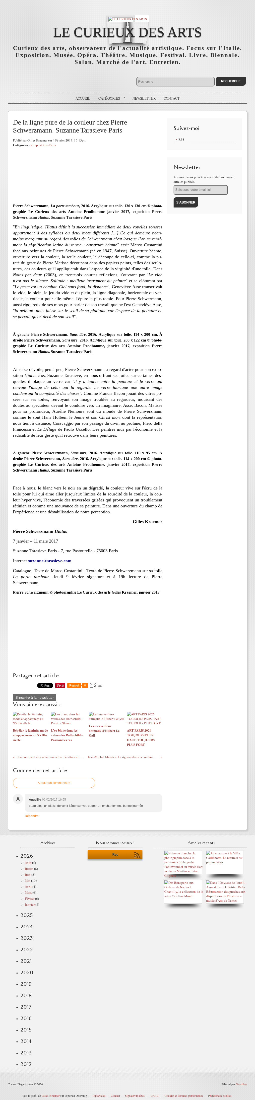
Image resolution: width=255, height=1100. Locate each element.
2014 (26, 1041)
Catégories (107, 98)
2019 (26, 984)
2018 (26, 995)
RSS (181, 139)
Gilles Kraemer (51, 1096)
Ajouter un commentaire (54, 783)
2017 (25, 1007)
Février (29, 898)
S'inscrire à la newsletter (34, 697)
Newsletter (144, 98)
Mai (27, 880)
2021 (26, 961)
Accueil (82, 98)
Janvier (30, 904)
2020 (26, 972)
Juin (28, 874)
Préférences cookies (220, 1096)
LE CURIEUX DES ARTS (127, 32)
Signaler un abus (135, 1096)
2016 (26, 1018)
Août (28, 862)
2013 (26, 1053)
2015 (26, 1030)
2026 (26, 856)
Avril (28, 886)
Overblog (241, 1084)
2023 (26, 938)
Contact (172, 98)
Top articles (99, 1096)
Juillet (29, 868)
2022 (26, 950)
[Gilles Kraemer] (184, 896)
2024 (26, 927)
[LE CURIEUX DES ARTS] (128, 18)
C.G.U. (155, 1096)
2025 (26, 915)
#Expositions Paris (43, 145)
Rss (115, 854)
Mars (28, 892)
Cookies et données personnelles (184, 1096)
